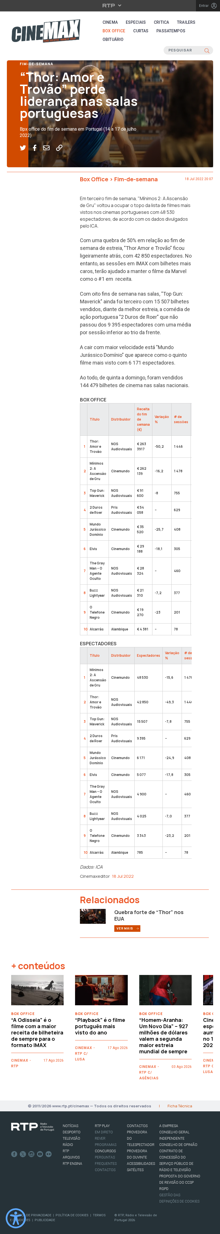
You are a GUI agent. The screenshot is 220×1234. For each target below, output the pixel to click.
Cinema (110, 22)
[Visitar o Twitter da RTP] (23, 1154)
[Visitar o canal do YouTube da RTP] (40, 1154)
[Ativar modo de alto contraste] (16, 1218)
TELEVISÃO (71, 1139)
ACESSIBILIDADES (141, 1164)
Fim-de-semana (36, 63)
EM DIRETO (104, 1132)
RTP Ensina (72, 1164)
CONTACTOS (137, 1126)
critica (161, 22)
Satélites (135, 1170)
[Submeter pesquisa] (207, 50)
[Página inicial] (45, 31)
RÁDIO (68, 1145)
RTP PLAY (102, 1126)
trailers (186, 22)
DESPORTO (71, 1132)
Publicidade (45, 1220)
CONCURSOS (105, 1151)
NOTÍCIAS (70, 1126)
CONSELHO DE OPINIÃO (178, 1145)
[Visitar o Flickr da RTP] (49, 1154)
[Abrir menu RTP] (110, 5)
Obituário (113, 39)
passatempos (170, 31)
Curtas (140, 31)
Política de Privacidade (31, 1215)
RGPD (163, 1189)
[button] (26, 148)
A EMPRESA (168, 1126)
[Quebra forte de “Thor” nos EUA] (93, 916)
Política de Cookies (72, 1215)
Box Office (114, 31)
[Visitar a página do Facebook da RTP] (14, 1154)
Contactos (105, 1170)
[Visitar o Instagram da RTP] (31, 1154)
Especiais (136, 22)
